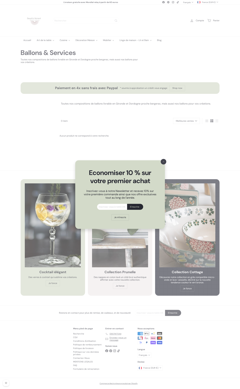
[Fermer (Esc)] (163, 161)
